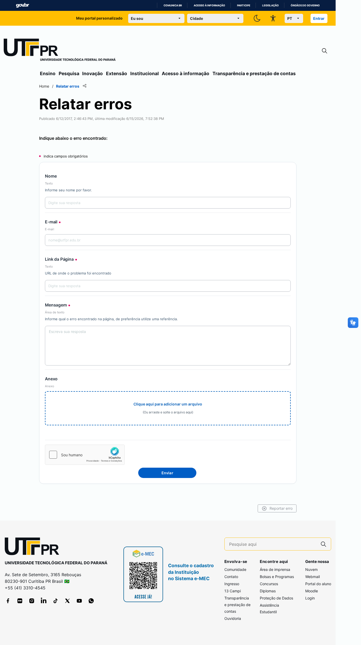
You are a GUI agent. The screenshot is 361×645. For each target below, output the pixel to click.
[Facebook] (8, 601)
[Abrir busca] (324, 51)
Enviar (167, 473)
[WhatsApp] (91, 601)
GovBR (22, 5)
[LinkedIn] (43, 601)
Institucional (144, 73)
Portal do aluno (318, 583)
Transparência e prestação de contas (254, 73)
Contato (231, 576)
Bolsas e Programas (277, 576)
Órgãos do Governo (305, 5)
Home (44, 86)
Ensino (47, 73)
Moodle (311, 591)
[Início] (60, 51)
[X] (67, 601)
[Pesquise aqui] (323, 544)
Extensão (116, 73)
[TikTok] (55, 601)
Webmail (312, 576)
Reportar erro (281, 508)
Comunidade (235, 569)
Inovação (92, 73)
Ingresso (231, 583)
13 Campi (232, 591)
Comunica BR (173, 5)
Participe (243, 5)
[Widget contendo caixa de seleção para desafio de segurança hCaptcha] (85, 455)
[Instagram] (32, 601)
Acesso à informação (209, 5)
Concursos (269, 583)
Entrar (319, 18)
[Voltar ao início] (34, 547)
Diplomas (268, 591)
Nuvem (311, 569)
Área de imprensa (275, 569)
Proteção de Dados (276, 598)
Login (310, 598)
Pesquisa (69, 73)
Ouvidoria (232, 618)
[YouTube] (79, 601)
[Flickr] (20, 601)
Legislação (270, 5)
